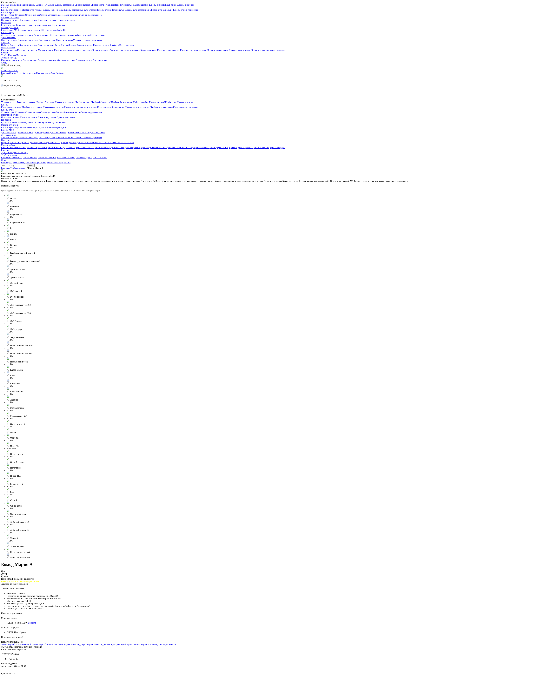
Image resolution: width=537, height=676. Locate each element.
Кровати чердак (277, 50)
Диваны (72, 45)
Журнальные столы (66, 60)
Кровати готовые (100, 50)
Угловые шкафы (9, 5)
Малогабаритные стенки (68, 15)
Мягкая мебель (8, 47)
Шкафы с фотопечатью (121, 5)
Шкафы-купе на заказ (53, 10)
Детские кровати (58, 35)
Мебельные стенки (10, 17)
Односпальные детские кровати (124, 50)
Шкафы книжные (185, 5)
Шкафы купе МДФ (10, 30)
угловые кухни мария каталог (162, 644)
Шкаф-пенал (170, 5)
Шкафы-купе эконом (11, 10)
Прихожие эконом (28, 20)
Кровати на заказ (84, 50)
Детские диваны (42, 35)
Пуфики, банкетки (10, 45)
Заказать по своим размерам (14, 584)
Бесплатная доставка (23, 162)
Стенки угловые (48, 15)
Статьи (12, 73)
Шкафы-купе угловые (32, 10)
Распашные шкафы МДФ (32, 30)
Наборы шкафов (141, 5)
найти (31, 165)
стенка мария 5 (39, 644)
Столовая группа (84, 60)
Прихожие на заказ (66, 20)
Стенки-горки (8, 15)
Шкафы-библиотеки (100, 5)
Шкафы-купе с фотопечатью (110, 10)
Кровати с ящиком (260, 50)
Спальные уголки (47, 40)
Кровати (5, 52)
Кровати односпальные (168, 50)
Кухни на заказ (59, 25)
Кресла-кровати (126, 45)
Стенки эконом (32, 15)
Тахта (57, 45)
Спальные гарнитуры (27, 40)
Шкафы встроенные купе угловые (80, 10)
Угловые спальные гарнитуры (87, 40)
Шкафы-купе (7, 12)
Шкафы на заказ (82, 5)
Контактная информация (58, 162)
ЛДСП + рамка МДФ (17, 623)
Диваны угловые (84, 45)
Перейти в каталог (10, 178)
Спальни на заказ (64, 40)
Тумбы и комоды (9, 58)
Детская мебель (8, 37)
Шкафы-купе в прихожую (185, 10)
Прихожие (6, 22)
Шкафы (4, 7)
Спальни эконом (9, 40)
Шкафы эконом (156, 5)
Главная (5, 73)
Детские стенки (8, 35)
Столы (4, 63)
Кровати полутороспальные (193, 50)
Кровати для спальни (27, 50)
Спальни (5, 42)
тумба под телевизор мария (107, 644)
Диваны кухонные (42, 25)
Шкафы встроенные (64, 5)
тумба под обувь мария (82, 644)
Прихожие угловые (47, 20)
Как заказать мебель (45, 73)
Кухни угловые (8, 25)
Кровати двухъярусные (240, 50)
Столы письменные (47, 60)
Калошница (22, 55)
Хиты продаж (29, 73)
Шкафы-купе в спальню (161, 10)
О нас (19, 73)
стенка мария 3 (8, 644)
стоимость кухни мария (58, 644)
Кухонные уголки (24, 25)
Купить (4, 576)
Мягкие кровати (46, 50)
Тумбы (4, 55)
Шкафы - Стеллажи (45, 5)
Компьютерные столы (11, 60)
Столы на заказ (30, 60)
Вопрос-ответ (39, 162)
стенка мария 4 (24, 644)
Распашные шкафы (26, 5)
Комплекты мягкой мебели (106, 45)
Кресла (64, 45)
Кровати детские (149, 50)
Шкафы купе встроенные (137, 10)
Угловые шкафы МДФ (55, 30)
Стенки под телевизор (91, 15)
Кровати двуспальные (64, 50)
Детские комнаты (25, 35)
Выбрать (32, 623)
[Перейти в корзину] (11, 65)
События (60, 73)
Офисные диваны (46, 45)
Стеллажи (20, 15)
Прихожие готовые (10, 20)
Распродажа (6, 162)
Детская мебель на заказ (78, 35)
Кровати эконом (9, 50)
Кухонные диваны (28, 45)
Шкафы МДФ (7, 32)
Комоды (12, 55)
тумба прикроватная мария (134, 644)
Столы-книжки (100, 60)
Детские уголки (97, 35)
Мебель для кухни (9, 27)
